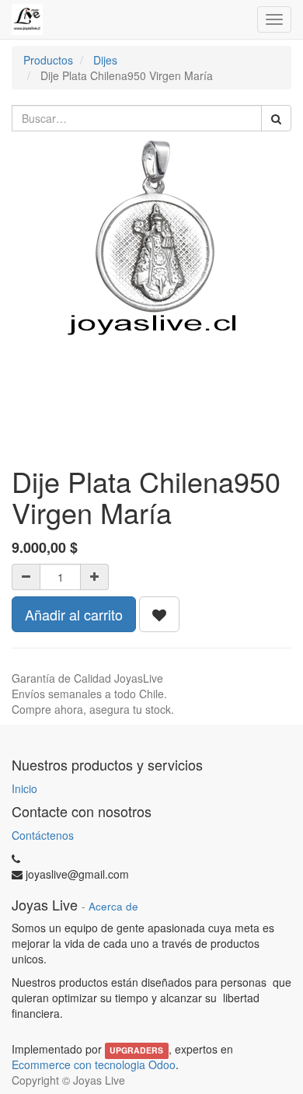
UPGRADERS (136, 1050)
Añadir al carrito (74, 614)
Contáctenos (43, 835)
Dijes (105, 60)
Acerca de (113, 906)
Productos (48, 60)
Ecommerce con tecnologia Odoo (94, 1064)
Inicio (24, 788)
